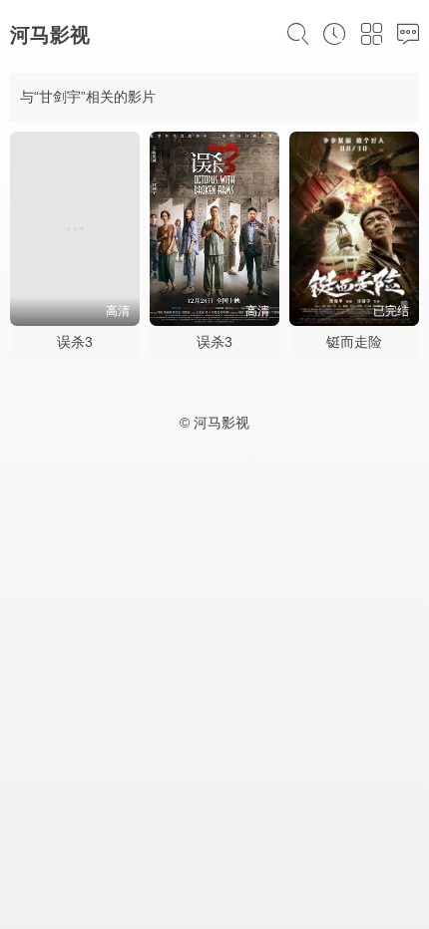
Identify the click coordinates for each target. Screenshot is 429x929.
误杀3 (75, 342)
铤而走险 (354, 342)
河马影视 (50, 35)
